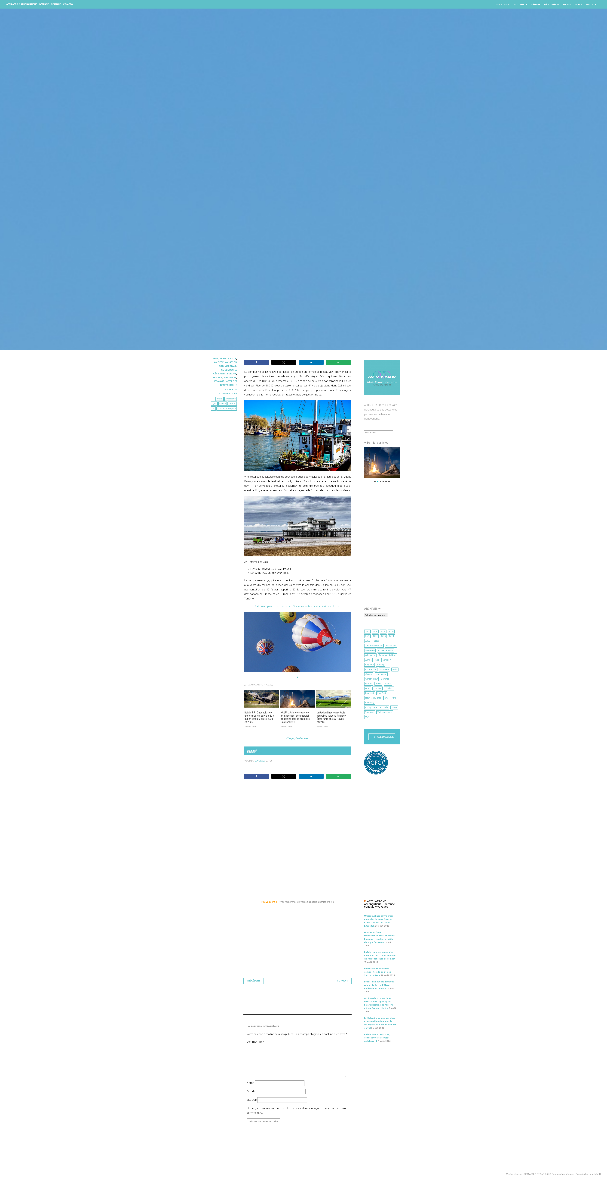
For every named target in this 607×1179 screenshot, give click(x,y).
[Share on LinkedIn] (311, 362)
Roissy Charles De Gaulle (376, 707)
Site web (252, 1099)
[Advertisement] (298, 817)
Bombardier (370, 669)
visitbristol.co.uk (332, 606)
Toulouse (369, 712)
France (217, 378)
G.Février (259, 760)
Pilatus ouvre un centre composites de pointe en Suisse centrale (377, 972)
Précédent (253, 981)
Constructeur (371, 679)
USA (367, 717)
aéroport (387, 660)
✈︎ (236, 385)
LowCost (381, 693)
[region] (382, 465)
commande (381, 674)
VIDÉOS (578, 5)
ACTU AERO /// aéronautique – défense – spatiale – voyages (39, 4)
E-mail (251, 1091)
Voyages (519, 5)
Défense (535, 5)
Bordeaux (384, 669)
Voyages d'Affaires (228, 383)
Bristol (220, 399)
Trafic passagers (384, 712)
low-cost (369, 693)
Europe (231, 374)
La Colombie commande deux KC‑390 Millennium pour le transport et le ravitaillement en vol (380, 1023)
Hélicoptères (551, 5)
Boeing (380, 665)
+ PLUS (589, 5)
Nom (250, 1082)
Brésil (394, 669)
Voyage (219, 381)
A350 (367, 641)
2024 (391, 636)
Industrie (501, 5)
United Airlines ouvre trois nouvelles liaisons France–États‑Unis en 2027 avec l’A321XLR (331, 717)
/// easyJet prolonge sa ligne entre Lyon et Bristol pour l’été (290, 193)
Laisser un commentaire (228, 392)
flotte (378, 684)
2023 (383, 636)
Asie (377, 660)
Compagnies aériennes (225, 372)
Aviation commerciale (228, 364)
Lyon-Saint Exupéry (227, 409)
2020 (391, 631)
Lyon (214, 404)
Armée (368, 660)
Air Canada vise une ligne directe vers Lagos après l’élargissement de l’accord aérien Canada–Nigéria (378, 1003)
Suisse (394, 707)
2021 (367, 636)
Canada (368, 674)
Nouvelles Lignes (373, 698)
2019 (215, 359)
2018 (375, 631)
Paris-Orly (369, 703)
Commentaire (255, 1041)
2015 (367, 631)
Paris (394, 698)
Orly (386, 698)
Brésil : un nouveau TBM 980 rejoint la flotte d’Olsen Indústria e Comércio (379, 985)
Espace (567, 5)
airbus (376, 641)
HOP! (367, 688)
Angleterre (230, 399)
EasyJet (232, 404)
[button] (382, 462)
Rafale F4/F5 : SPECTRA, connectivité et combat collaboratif (377, 1038)
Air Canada (391, 646)
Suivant (342, 981)
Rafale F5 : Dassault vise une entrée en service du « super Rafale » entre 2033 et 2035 (259, 717)
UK (213, 409)
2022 (375, 636)
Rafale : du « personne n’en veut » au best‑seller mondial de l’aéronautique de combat (379, 955)
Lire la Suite (219, 212)
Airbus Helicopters (374, 646)
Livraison (389, 688)
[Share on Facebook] (256, 362)
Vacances (230, 378)
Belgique (369, 665)
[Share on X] (283, 362)
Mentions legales (514, 1174)
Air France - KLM (385, 650)
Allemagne (370, 655)
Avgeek (219, 362)
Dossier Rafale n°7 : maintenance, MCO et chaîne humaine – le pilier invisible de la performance (379, 937)
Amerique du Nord (387, 655)
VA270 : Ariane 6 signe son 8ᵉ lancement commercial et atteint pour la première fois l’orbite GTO (295, 717)
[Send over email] (338, 362)
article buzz (227, 359)
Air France (370, 650)
